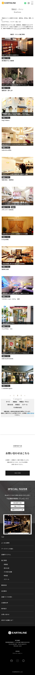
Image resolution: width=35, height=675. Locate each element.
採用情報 (17, 651)
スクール (25, 405)
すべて (8, 402)
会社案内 (4, 591)
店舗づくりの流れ (6, 597)
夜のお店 (10, 405)
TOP (2, 537)
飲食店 (13, 207)
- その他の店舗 (7, 572)
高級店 (15, 402)
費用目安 (4, 585)
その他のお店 (17, 407)
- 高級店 (5, 564)
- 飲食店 (5, 575)
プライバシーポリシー (17, 653)
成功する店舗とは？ (7, 620)
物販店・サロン (6, 58)
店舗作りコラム (6, 554)
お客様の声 (4, 603)
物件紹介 (4, 608)
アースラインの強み (7, 549)
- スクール (6, 579)
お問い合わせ (30, 413)
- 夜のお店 (6, 568)
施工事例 (4, 560)
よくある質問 (5, 543)
